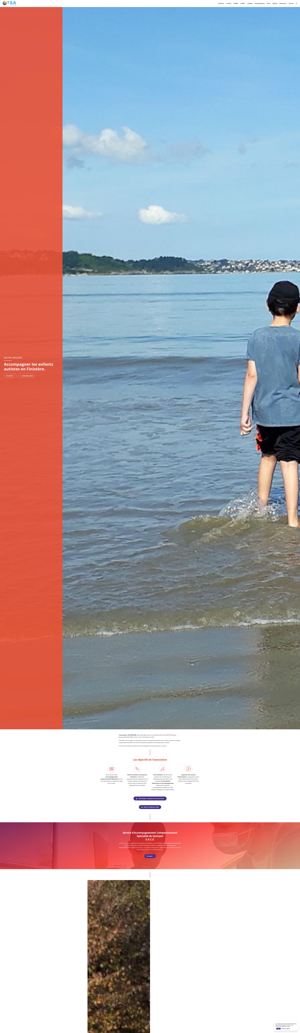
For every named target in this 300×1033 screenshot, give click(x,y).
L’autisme (221, 3)
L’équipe (250, 3)
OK (278, 1028)
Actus (268, 3)
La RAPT (242, 3)
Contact (291, 3)
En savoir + (10, 376)
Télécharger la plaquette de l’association (151, 798)
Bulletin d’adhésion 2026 (151, 807)
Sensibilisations (260, 3)
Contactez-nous (27, 376)
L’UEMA (235, 3)
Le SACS (228, 3)
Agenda (274, 3)
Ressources (283, 3)
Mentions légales (285, 1028)
